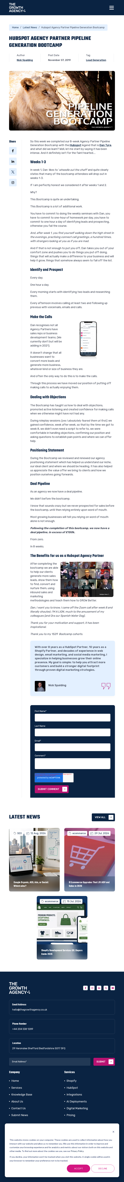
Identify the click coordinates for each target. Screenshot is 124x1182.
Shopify (72, 1080)
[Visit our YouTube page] (112, 988)
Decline (102, 1168)
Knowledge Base (21, 1094)
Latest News (30, 27)
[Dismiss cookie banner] (113, 1132)
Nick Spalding (25, 60)
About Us (17, 1101)
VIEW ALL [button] (100, 817)
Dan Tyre (105, 145)
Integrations (74, 1094)
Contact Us (18, 1108)
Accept (78, 1168)
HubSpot (72, 1087)
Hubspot (75, 145)
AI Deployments (77, 1101)
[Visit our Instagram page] (92, 988)
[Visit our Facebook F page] (85, 988)
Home (15, 27)
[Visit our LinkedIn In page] (99, 988)
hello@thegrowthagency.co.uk (29, 1009)
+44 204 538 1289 (22, 1029)
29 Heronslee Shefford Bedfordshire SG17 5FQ (38, 1048)
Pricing (71, 1115)
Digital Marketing (77, 1108)
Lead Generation (96, 60)
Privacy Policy (77, 1151)
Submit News (19, 1115)
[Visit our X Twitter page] (106, 988)
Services (16, 1087)
